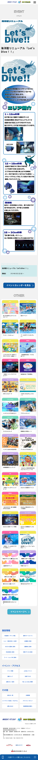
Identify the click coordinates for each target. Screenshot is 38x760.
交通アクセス (28, 676)
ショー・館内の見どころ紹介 (10, 641)
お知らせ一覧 (10, 695)
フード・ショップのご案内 (10, 657)
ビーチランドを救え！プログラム (10, 700)
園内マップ (10, 676)
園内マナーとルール (27, 635)
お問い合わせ (10, 706)
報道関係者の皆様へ (27, 706)
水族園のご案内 (27, 641)
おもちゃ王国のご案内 (10, 646)
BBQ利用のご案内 (10, 652)
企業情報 (28, 695)
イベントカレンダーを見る (18, 285)
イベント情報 (10, 671)
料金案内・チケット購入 (10, 635)
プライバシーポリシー (28, 700)
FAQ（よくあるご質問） (27, 682)
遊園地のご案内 (27, 646)
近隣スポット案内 (10, 682)
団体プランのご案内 (27, 652)
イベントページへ (18, 611)
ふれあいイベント (28, 671)
